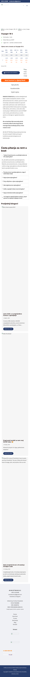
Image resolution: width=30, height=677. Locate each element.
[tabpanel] (15, 118)
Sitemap (15, 669)
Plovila (15, 614)
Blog (15, 622)
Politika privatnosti (7, 667)
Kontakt (15, 624)
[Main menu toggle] (27, 5)
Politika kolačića (15, 667)
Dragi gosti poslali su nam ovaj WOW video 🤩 (13, 441)
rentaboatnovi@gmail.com (15, 594)
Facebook (12, 596)
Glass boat (15, 616)
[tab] (15, 84)
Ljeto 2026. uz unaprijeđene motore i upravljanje (12, 314)
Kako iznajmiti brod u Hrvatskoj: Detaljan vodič (14, 565)
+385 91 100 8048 (15, 592)
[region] (15, 20)
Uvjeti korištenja (22, 667)
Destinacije (15, 620)
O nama (15, 618)
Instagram (17, 596)
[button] (9, 29)
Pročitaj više (8, 329)
